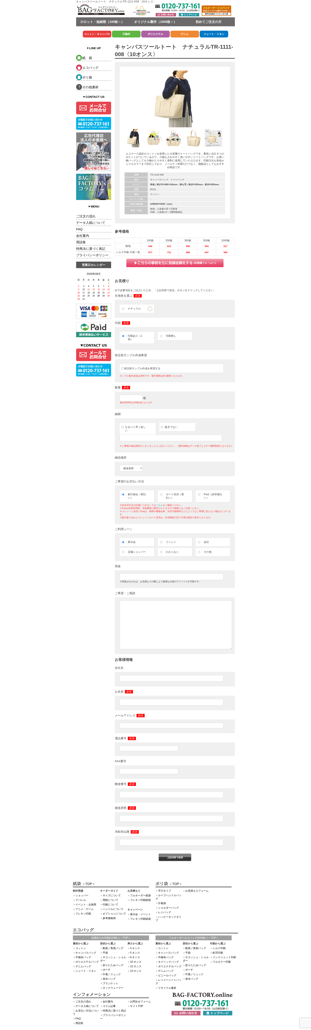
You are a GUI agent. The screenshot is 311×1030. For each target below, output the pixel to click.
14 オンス (135, 970)
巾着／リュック (112, 974)
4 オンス (135, 948)
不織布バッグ (83, 957)
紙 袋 (87, 58)
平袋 (105, 952)
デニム (185, 34)
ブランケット (110, 983)
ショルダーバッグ (168, 907)
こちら (159, 505)
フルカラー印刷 (222, 961)
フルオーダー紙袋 (140, 895)
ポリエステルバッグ (87, 961)
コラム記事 (109, 1006)
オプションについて (114, 913)
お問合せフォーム (140, 1001)
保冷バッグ (109, 978)
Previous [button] (122, 139)
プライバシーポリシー (92, 255)
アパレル (80, 900)
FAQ (79, 229)
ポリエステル (155, 34)
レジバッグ (164, 912)
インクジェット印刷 (224, 957)
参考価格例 (109, 918)
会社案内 (82, 235)
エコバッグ (90, 67)
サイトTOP (136, 1006)
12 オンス (135, 966)
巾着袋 (162, 903)
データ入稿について (90, 222)
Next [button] (227, 139)
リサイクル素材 (167, 988)
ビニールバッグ (167, 975)
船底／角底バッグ (113, 948)
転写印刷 (218, 952)
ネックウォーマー (113, 988)
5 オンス (135, 952)
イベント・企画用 (85, 904)
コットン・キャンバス (97, 34)
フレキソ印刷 (83, 913)
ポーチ (106, 969)
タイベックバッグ (168, 961)
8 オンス (135, 957)
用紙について (110, 900)
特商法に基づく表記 (90, 248)
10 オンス (135, 961)
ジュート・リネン (214, 34)
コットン (80, 948)
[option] (175, 99)
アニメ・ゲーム (84, 909)
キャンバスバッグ (85, 952)
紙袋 (84, 883)
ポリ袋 (87, 77)
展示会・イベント (140, 914)
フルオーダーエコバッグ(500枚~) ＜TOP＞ (194, 937)
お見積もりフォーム (197, 890)
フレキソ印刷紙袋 (140, 900)
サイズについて (112, 895)
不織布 (126, 34)
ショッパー (81, 895)
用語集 (81, 242)
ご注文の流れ (86, 216)
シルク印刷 (219, 948)
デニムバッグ (83, 966)
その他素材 (90, 87)
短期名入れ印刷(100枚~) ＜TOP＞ (111, 937)
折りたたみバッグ (113, 965)
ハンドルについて (113, 909)
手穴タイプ (164, 890)
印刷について (110, 904)
